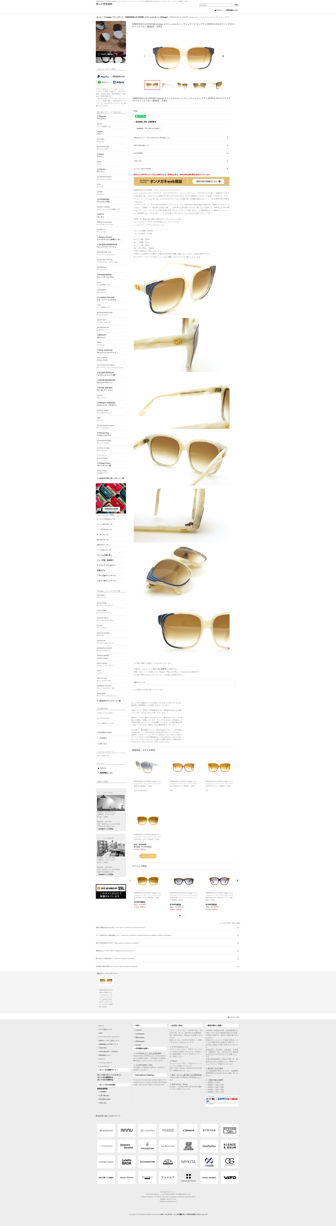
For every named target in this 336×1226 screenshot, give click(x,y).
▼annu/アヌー (100, 133)
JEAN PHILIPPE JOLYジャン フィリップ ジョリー (106, 253)
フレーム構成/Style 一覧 (104, 524)
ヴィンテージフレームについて (109, 1036)
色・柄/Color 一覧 (102, 534)
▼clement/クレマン (101, 170)
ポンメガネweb (104, 4)
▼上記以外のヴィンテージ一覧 (109, 701)
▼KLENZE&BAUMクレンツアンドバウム (105, 276)
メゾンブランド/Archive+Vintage (102, 457)
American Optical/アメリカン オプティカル (105, 619)
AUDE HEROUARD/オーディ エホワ (103, 148)
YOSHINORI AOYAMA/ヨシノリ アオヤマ (104, 442)
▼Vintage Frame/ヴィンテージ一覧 (104, 464)
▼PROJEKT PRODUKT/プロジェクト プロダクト (107, 404)
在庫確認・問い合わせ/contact (148, 128)
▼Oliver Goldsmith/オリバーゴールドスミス (106, 351)
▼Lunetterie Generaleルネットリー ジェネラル (106, 298)
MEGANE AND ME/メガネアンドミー (103, 329)
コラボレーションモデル (105, 713)
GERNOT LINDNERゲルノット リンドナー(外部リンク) (108, 208)
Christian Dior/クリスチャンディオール (105, 642)
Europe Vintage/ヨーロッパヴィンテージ (105, 604)
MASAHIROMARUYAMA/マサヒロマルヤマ (104, 314)
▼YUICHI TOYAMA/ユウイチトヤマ (103, 449)
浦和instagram (140, 1037)
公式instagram (140, 1034)
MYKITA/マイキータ (100, 344)
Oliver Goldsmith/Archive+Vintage (102, 359)
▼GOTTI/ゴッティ (100, 215)
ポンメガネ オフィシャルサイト (109, 1075)
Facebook (138, 1030)
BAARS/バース (99, 163)
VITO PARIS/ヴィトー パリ (101, 596)
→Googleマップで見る (105, 829)
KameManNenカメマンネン (101, 268)
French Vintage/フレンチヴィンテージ (104, 612)
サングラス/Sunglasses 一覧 (106, 519)
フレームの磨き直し (104, 555)
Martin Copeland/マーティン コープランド (105, 664)
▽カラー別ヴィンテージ (106, 581)
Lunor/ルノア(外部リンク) (103, 306)
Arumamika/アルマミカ (100, 140)
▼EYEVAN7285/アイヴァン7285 (103, 200)
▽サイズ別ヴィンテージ (106, 576)
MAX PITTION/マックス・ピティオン (104, 321)
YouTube (138, 1045)
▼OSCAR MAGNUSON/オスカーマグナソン (106, 381)
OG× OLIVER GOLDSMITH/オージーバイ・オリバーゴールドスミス (110, 366)
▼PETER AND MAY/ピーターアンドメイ (105, 389)
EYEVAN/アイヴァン (100, 193)
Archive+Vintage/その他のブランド (103, 472)
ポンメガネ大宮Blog (105, 1080)
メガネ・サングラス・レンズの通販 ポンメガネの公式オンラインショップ (183, 1214)
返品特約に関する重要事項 (146, 122)
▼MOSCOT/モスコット (101, 336)
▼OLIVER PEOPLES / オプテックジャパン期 (106, 374)
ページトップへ (234, 1017)
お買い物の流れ (104, 1095)
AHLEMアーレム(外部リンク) (104, 125)
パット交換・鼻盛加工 (105, 560)
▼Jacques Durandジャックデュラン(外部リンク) (108, 238)
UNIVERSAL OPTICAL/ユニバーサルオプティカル (106, 687)
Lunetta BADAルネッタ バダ (101, 291)
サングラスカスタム (103, 718)
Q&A (100, 1033)
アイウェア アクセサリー (106, 565)
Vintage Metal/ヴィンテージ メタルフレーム (106, 695)
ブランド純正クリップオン (105, 723)
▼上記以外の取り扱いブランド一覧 (110, 478)
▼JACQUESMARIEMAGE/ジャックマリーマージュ (107, 246)
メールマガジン (104, 1066)
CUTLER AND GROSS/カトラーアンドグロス (104, 178)
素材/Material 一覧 (102, 539)
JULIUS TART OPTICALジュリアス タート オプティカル (107, 261)
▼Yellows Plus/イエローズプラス (104, 434)
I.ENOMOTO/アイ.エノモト (101, 231)
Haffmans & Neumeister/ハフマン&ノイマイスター (105, 223)
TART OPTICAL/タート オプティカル (104, 679)
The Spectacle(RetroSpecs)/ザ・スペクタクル (106, 427)
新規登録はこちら (232, 10)
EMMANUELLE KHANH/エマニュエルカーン (104, 649)
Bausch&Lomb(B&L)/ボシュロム (103, 634)
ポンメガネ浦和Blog (105, 1077)
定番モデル (101, 570)
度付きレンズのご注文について (109, 1040)
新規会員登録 (102, 1089)
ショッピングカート (105, 1062)
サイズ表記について (105, 1029)
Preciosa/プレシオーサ (101, 396)
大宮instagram (140, 1041)
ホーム (101, 1025)
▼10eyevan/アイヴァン (101, 117)
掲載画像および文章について (108, 1044)
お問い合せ (102, 744)
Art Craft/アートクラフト (102, 627)
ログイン (219, 10)
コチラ (163, 669)
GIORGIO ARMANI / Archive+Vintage (103, 657)
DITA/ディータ (100, 185)
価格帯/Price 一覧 (102, 545)
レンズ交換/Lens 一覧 (104, 550)
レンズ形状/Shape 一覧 (104, 529)
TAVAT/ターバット (100, 419)
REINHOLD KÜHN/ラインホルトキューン (104, 412)
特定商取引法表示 (105, 732)
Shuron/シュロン (100, 672)
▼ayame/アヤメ (100, 155)
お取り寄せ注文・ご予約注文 (108, 1051)
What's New (103, 1048)
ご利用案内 (102, 738)
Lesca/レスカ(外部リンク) (103, 283)
